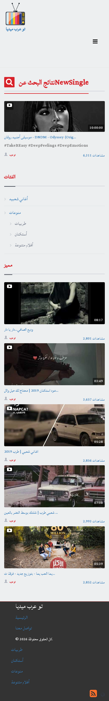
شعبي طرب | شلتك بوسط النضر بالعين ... (31, 512)
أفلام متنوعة (24, 245)
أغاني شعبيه (18, 199)
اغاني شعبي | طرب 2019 (21, 451)
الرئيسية (21, 617)
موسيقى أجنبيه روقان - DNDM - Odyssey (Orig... (40, 137)
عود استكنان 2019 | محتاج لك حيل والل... (31, 390)
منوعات (15, 213)
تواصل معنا (23, 628)
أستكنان (21, 234)
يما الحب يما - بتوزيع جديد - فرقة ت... (29, 573)
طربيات (20, 223)
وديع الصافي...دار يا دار (18, 329)
